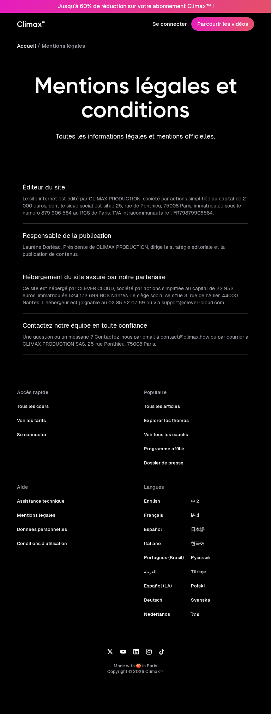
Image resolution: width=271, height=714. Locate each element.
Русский (200, 557)
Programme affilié (164, 448)
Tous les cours (33, 406)
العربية (150, 571)
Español (153, 529)
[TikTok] (161, 651)
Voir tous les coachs (166, 434)
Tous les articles (162, 406)
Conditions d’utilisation (42, 543)
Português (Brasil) (164, 557)
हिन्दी (195, 515)
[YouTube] (123, 651)
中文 (195, 501)
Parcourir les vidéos (222, 24)
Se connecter (169, 24)
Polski (198, 586)
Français (153, 515)
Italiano (152, 543)
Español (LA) (158, 586)
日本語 (198, 529)
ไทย (195, 614)
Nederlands (157, 614)
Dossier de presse (163, 463)
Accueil (26, 46)
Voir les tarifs (31, 420)
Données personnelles (42, 529)
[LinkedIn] (136, 651)
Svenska (200, 600)
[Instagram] (149, 651)
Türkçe (198, 571)
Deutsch (153, 600)
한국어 (198, 543)
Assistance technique (41, 501)
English (152, 501)
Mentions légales (63, 46)
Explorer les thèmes (166, 420)
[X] (110, 651)
